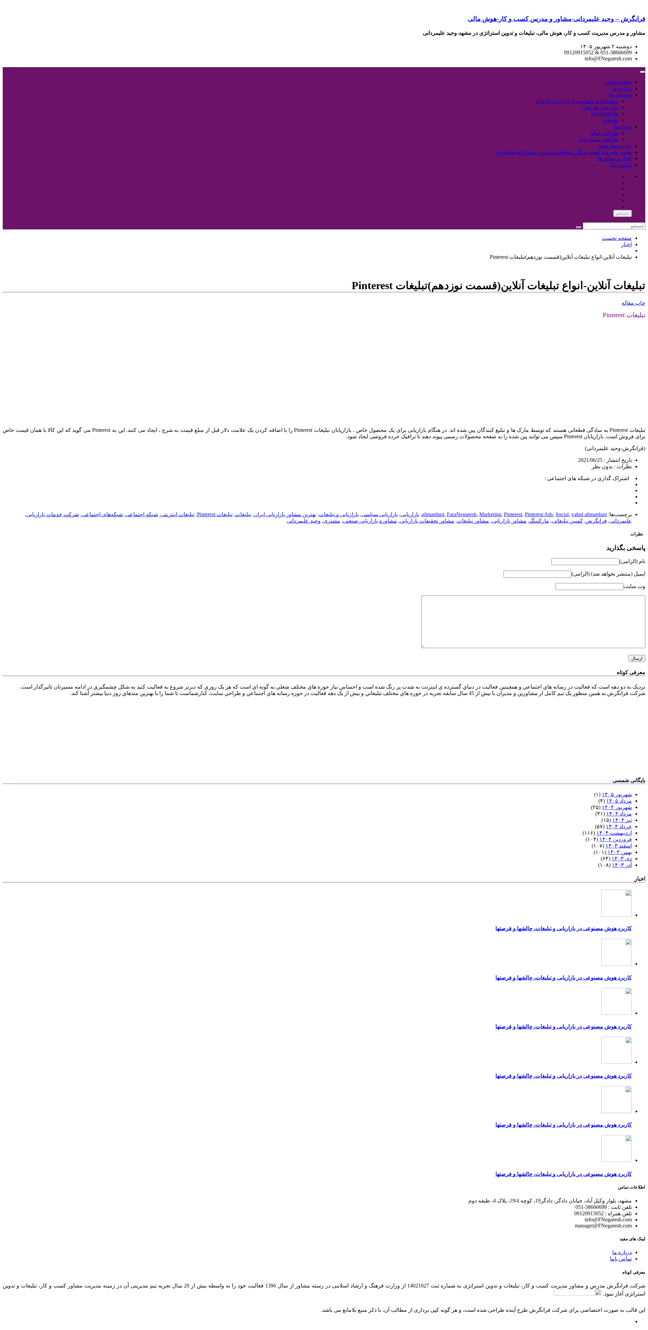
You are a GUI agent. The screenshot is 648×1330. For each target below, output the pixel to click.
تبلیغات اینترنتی (177, 514)
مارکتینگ (539, 521)
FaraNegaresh (462, 514)
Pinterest (513, 514)
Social (562, 514)
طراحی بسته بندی (598, 139)
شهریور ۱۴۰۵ (617, 794)
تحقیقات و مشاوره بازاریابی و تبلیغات (577, 101)
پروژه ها (623, 126)
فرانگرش (596, 521)
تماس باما (621, 165)
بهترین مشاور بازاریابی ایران (285, 514)
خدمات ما (621, 95)
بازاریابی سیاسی (379, 514)
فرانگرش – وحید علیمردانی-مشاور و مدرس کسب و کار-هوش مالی (556, 18)
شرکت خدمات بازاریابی (52, 514)
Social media (604, 113)
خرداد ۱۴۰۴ (619, 826)
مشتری (331, 521)
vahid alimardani (589, 514)
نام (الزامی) (632, 561)
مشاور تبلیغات (473, 521)
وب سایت (634, 586)
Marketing (490, 514)
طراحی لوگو (604, 133)
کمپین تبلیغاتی (567, 521)
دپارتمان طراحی (600, 107)
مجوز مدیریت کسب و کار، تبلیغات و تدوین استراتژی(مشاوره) (564, 152)
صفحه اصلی (618, 82)
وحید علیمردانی (304, 521)
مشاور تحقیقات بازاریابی (427, 521)
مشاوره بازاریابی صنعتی (370, 521)
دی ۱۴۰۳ (622, 858)
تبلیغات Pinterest (215, 514)
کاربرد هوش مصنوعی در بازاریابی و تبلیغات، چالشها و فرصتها (563, 928)
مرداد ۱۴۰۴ (619, 813)
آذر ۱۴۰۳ (622, 865)
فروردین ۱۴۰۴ (615, 839)
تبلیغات (610, 120)
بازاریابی (410, 514)
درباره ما (622, 88)
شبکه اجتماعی (142, 514)
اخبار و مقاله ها (615, 158)
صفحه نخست (617, 238)
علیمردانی (621, 521)
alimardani (433, 514)
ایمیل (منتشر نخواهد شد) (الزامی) (608, 574)
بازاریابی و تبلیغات (339, 514)
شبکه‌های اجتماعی (102, 514)
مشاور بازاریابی (509, 521)
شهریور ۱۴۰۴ (617, 807)
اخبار (626, 244)
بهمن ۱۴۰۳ (620, 852)
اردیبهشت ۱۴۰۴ (614, 833)
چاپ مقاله (633, 303)
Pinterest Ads (539, 514)
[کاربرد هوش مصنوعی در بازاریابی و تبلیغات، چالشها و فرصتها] (616, 915)
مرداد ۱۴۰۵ (619, 801)
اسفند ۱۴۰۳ (618, 846)
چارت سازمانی (615, 145)
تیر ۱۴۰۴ (622, 820)
